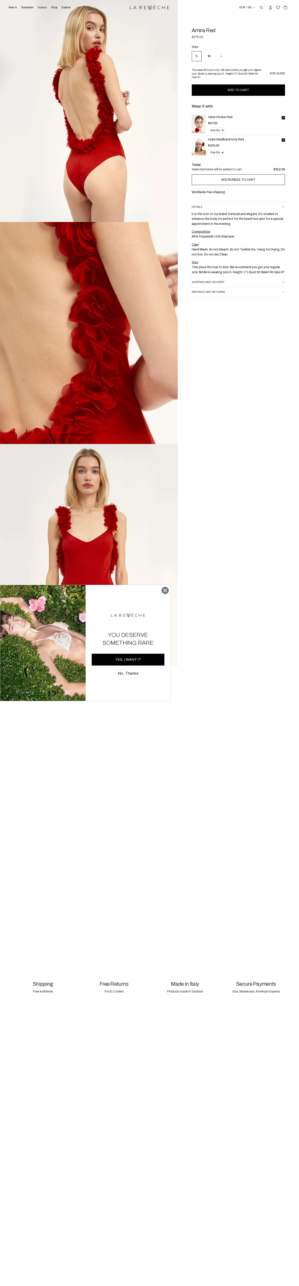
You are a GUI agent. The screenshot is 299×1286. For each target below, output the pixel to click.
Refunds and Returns (208, 292)
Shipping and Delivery (208, 282)
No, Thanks (128, 673)
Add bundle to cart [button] (238, 179)
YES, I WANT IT (128, 659)
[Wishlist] (278, 7)
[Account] (270, 7)
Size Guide (277, 73)
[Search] (261, 7)
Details (197, 206)
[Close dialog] (165, 590)
